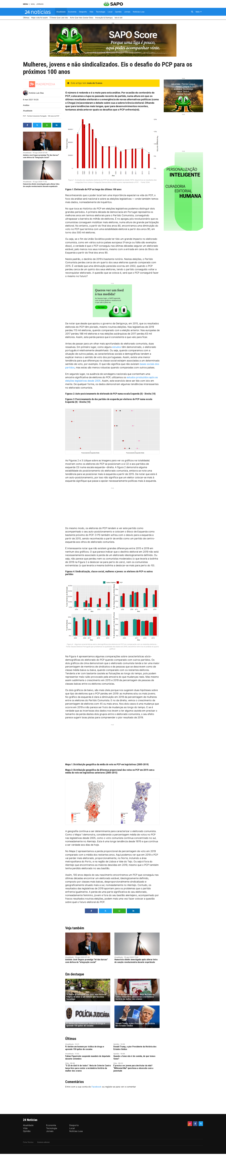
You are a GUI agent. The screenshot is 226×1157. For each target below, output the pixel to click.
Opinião (116, 1044)
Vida (67, 1063)
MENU (25, 4)
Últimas (70, 1038)
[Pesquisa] (192, 12)
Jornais (39, 4)
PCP (24, 116)
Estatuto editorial (43, 1142)
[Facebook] (195, 1123)
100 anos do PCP (53, 116)
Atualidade (27, 111)
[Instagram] (190, 1123)
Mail (33, 4)
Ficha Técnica (28, 1142)
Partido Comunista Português (37, 116)
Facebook (96, 1086)
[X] (201, 1123)
